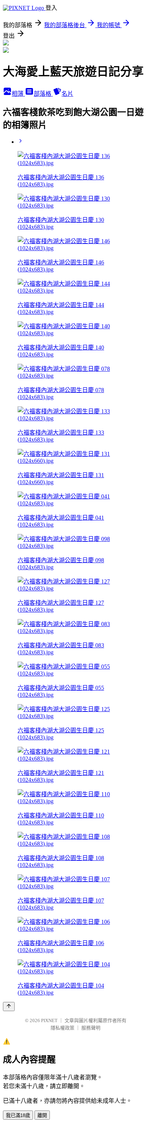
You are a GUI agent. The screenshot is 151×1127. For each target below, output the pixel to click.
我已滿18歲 (18, 1115)
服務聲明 (90, 1028)
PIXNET (49, 1020)
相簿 (18, 94)
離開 (42, 1115)
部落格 (43, 94)
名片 (67, 94)
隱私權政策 (62, 1028)
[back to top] (9, 1006)
